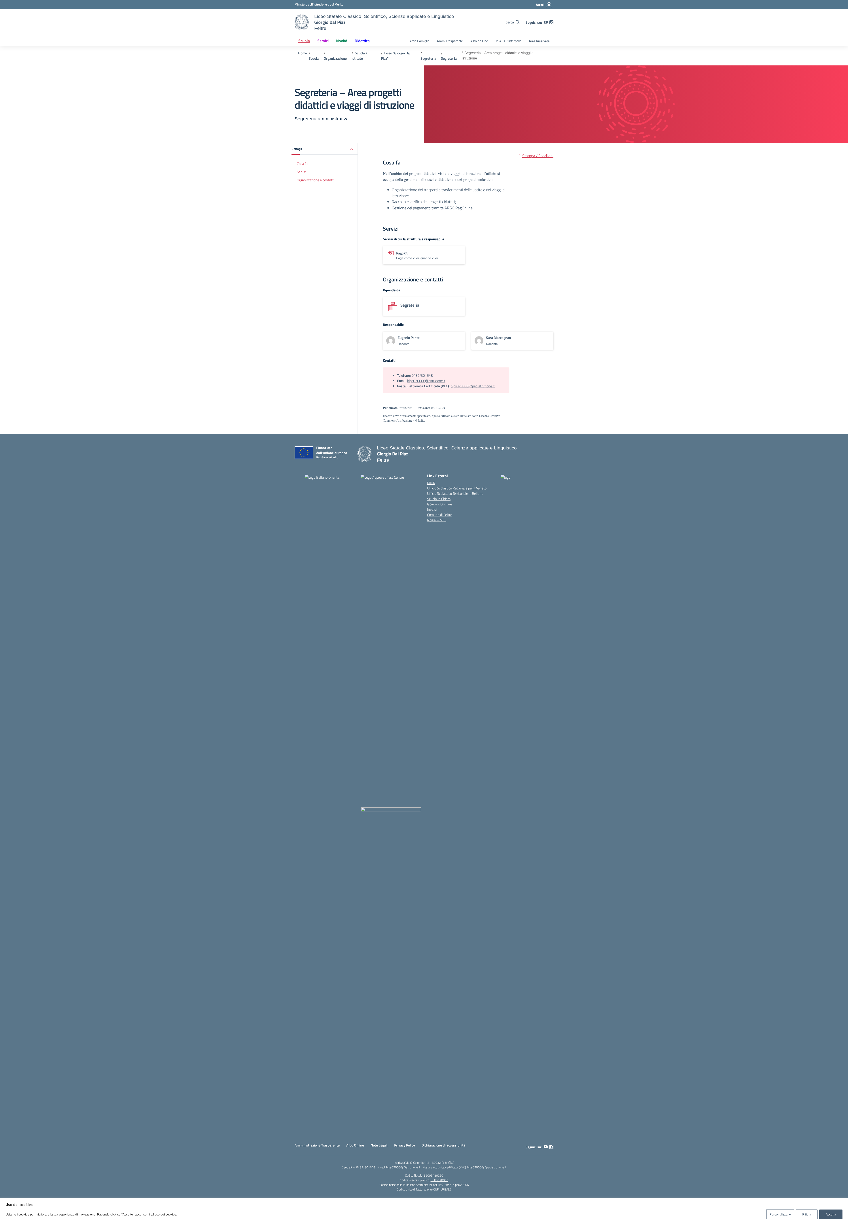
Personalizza (778, 1214)
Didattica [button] (362, 41)
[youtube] (546, 22)
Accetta (831, 1214)
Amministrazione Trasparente (317, 1145)
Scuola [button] (304, 41)
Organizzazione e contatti (315, 180)
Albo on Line (479, 41)
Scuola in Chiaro (438, 498)
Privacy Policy (404, 1145)
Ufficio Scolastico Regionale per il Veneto (456, 488)
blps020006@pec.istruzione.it (473, 386)
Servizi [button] (323, 41)
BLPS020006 (439, 1180)
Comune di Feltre (439, 514)
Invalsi (432, 509)
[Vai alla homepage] (302, 22)
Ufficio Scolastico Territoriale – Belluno (455, 493)
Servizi (301, 171)
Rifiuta (806, 1214)
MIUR (431, 482)
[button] (325, 149)
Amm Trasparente (450, 41)
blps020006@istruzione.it (426, 380)
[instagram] (551, 22)
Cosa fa (302, 163)
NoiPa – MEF (436, 520)
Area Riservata (539, 41)
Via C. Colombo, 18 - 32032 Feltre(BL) (429, 1162)
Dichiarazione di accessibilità (443, 1145)
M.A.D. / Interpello (508, 41)
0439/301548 (422, 375)
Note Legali (379, 1145)
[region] (424, 1210)
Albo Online (355, 1145)
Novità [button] (341, 41)
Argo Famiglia (419, 41)
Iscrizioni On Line (439, 504)
